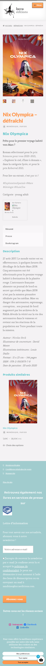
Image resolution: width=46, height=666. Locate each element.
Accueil (8, 26)
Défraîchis (18, 26)
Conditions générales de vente (18, 469)
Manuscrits (10, 473)
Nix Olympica (16, 203)
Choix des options (14, 445)
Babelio (15, 217)
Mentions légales (13, 465)
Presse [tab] (9, 236)
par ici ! (35, 175)
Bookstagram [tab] (12, 243)
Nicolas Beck (9, 212)
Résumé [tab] (9, 229)
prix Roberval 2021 (13, 168)
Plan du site (7, 482)
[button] (39, 38)
